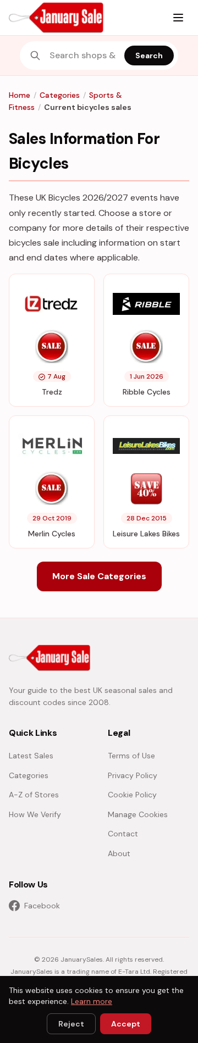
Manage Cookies (138, 814)
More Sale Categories (99, 576)
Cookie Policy (132, 795)
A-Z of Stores (34, 795)
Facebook (42, 906)
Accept (125, 1024)
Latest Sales (31, 756)
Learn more (91, 1001)
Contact (123, 834)
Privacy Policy (132, 775)
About (119, 853)
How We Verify (35, 814)
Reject (71, 1024)
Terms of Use (131, 756)
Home (19, 95)
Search (149, 55)
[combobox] (83, 55)
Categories (60, 95)
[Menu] (178, 18)
